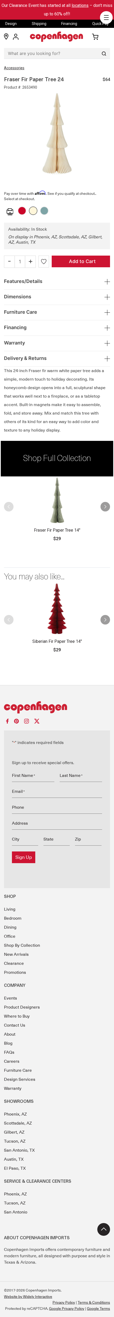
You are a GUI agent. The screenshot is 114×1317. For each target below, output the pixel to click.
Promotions (15, 972)
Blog (8, 1043)
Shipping (39, 23)
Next (102, 509)
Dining (10, 927)
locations (80, 5)
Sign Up (23, 857)
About (9, 1034)
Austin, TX (14, 1159)
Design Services (19, 1079)
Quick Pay (100, 23)
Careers (11, 1061)
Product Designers (22, 1007)
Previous (11, 509)
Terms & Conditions (94, 1302)
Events (10, 998)
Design (11, 23)
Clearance (14, 963)
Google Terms (98, 1308)
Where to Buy (17, 1016)
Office (9, 936)
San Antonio (15, 1212)
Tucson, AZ (14, 1141)
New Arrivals (16, 954)
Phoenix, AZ (15, 1114)
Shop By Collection (22, 945)
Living (9, 909)
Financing (69, 23)
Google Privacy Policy (66, 1308)
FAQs (9, 1052)
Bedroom (12, 918)
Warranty (12, 1088)
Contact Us (14, 1025)
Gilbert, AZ (14, 1132)
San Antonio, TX (19, 1150)
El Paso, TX (15, 1168)
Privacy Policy (63, 1302)
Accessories (14, 68)
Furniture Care (18, 1070)
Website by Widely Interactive (28, 1296)
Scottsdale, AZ (18, 1123)
